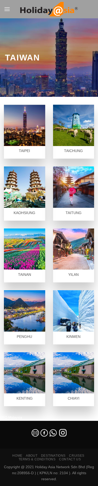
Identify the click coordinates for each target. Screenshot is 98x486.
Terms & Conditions (37, 459)
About (31, 455)
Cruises (76, 455)
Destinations (53, 455)
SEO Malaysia (11, 418)
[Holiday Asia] (49, 9)
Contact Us (70, 459)
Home (17, 455)
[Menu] (7, 9)
